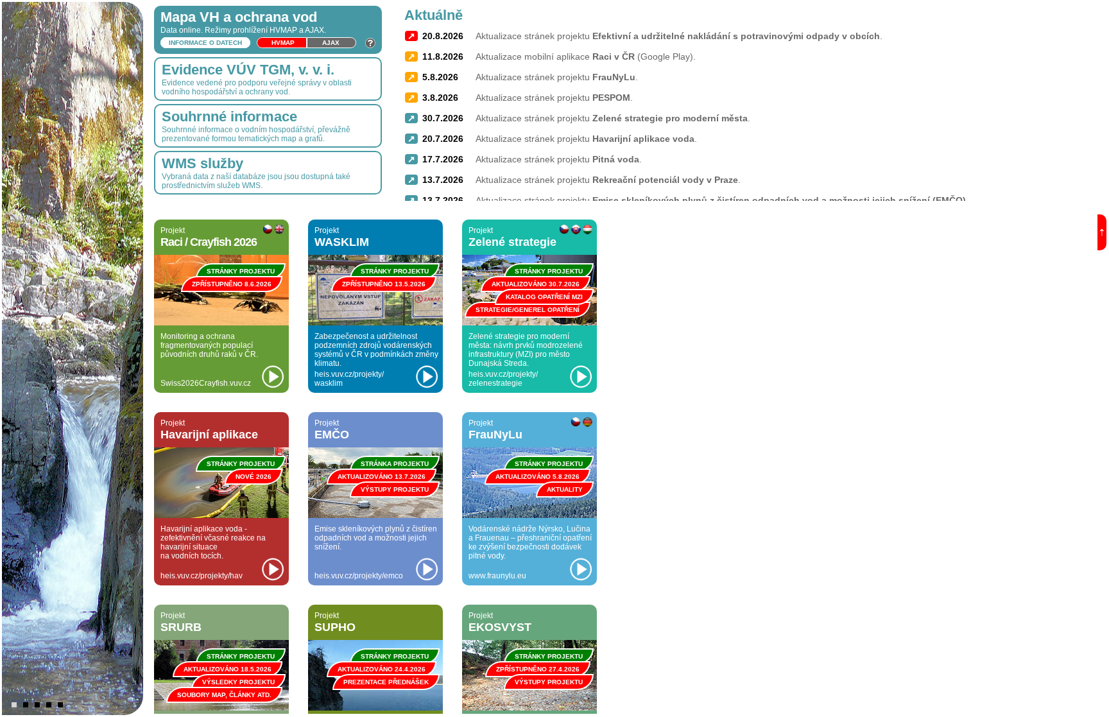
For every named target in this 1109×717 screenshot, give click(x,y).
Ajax (331, 42)
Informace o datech (205, 42)
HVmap (283, 42)
